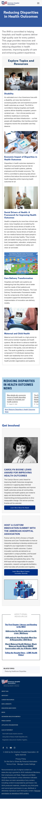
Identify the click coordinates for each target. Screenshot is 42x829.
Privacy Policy (21, 759)
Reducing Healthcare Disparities (15, 671)
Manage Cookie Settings (26, 764)
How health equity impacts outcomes (12, 733)
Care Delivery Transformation (18, 278)
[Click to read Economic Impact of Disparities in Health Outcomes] (21, 142)
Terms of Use (11, 764)
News (3, 712)
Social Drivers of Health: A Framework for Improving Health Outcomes (20, 215)
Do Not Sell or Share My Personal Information (20, 761)
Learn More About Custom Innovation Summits (21, 572)
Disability (9, 93)
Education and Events (9, 708)
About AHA (5, 691)
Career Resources (8, 700)
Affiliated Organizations (10, 725)
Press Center (6, 721)
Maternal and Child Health (17, 333)
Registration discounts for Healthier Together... (15, 740)
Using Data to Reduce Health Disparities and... (15, 736)
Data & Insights (6, 704)
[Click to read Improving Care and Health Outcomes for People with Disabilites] (21, 79)
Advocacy (5, 695)
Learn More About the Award (19, 508)
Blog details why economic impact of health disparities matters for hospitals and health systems (16, 398)
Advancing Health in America (11, 716)
